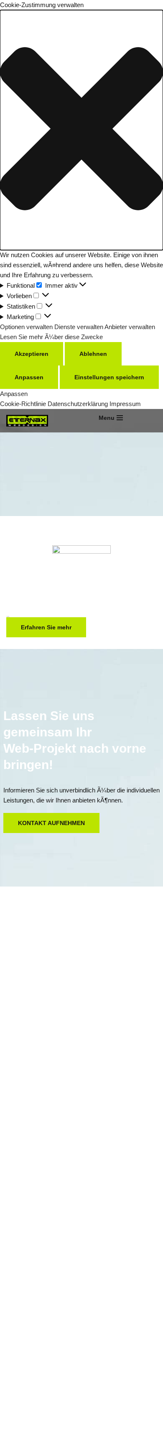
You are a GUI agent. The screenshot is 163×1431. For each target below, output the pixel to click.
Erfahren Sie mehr (46, 627)
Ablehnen (93, 353)
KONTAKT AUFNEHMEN (51, 823)
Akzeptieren (31, 353)
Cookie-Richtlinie (24, 403)
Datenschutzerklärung (78, 403)
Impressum (125, 403)
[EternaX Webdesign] (29, 421)
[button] (81, 130)
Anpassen (29, 377)
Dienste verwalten (78, 326)
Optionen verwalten (26, 326)
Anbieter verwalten (129, 326)
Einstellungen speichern (109, 377)
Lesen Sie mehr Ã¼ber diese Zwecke (51, 336)
